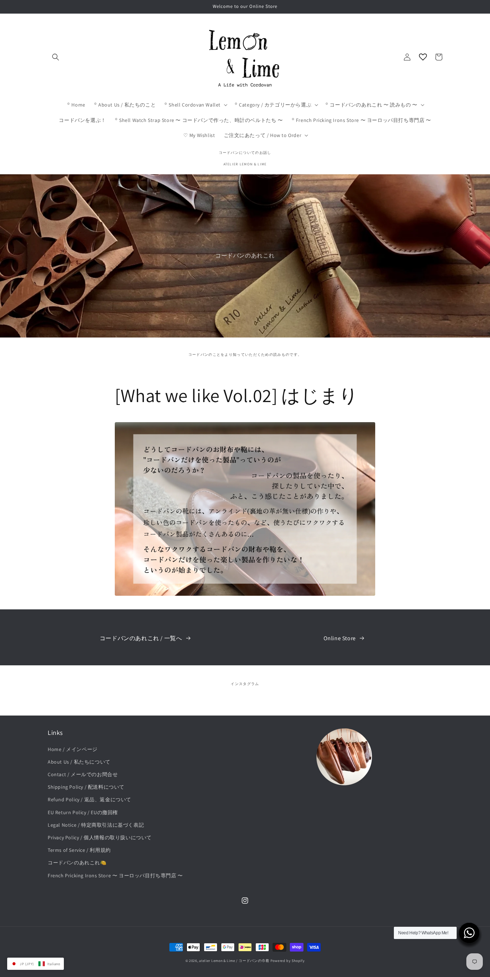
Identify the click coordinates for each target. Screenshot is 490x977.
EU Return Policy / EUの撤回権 (83, 812)
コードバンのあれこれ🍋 (77, 862)
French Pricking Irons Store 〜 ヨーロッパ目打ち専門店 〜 (115, 875)
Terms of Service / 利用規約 (79, 850)
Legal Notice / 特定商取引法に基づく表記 (96, 825)
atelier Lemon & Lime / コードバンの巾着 (234, 960)
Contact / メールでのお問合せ (83, 774)
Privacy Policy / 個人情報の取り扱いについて (100, 837)
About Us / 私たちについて (79, 762)
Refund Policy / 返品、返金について (89, 799)
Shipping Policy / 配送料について (86, 787)
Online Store (340, 638)
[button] (55, 57)
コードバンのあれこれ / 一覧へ (141, 638)
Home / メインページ (73, 749)
